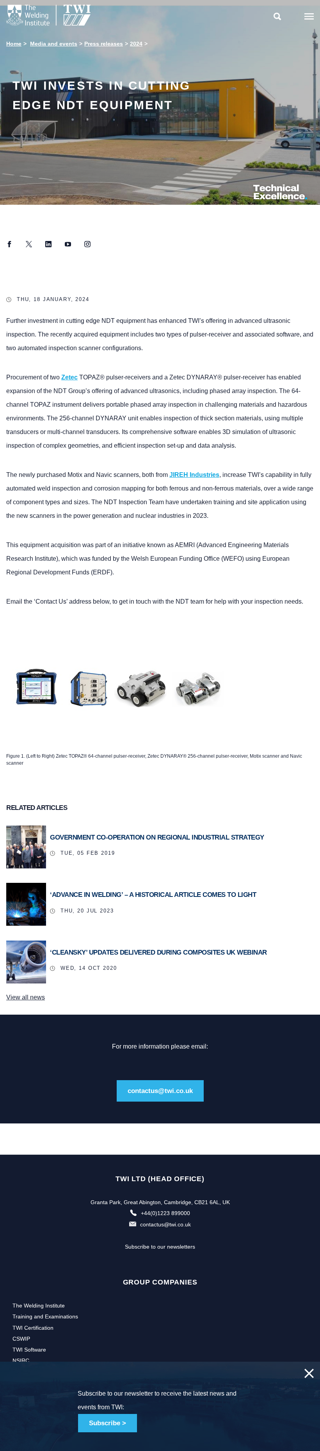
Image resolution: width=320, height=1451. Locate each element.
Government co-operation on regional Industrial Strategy (157, 837)
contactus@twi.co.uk (160, 1091)
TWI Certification (32, 1328)
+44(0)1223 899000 (165, 1213)
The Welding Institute (38, 1305)
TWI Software (29, 1349)
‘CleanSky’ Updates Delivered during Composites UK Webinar (158, 952)
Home (13, 44)
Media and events (53, 44)
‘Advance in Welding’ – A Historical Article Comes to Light (153, 894)
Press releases (103, 44)
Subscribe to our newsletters (160, 1247)
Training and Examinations (45, 1316)
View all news (25, 997)
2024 (136, 44)
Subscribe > (107, 1423)
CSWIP (21, 1339)
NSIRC (20, 1360)
